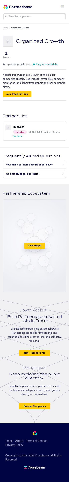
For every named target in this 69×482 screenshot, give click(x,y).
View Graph (34, 246)
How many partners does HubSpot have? (29, 165)
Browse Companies (34, 406)
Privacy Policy (14, 445)
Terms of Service (36, 441)
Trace (9, 441)
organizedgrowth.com (18, 64)
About (19, 441)
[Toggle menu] (62, 6)
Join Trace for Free (17, 94)
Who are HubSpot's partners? (23, 174)
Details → (17, 136)
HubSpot (18, 127)
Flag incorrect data (46, 64)
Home (5, 28)
